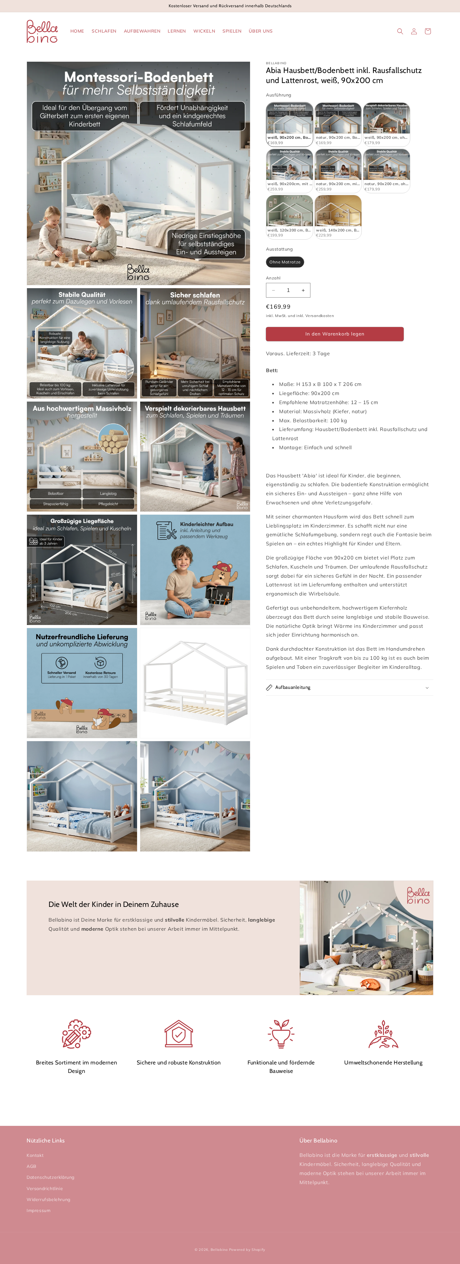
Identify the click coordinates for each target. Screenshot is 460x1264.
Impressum (38, 1210)
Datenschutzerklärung (50, 1177)
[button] (400, 31)
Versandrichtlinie (45, 1188)
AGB (32, 1166)
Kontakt (35, 1155)
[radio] (289, 124)
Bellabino (219, 1249)
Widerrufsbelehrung (48, 1199)
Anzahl (273, 277)
